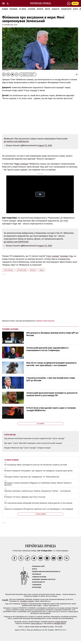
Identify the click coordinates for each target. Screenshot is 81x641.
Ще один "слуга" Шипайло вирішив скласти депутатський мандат (33, 443)
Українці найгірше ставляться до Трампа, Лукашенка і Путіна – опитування (37, 491)
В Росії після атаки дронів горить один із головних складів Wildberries (51, 409)
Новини (5, 9)
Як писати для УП (38, 582)
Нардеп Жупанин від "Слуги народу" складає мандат (27, 448)
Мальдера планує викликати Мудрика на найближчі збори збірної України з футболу (38, 484)
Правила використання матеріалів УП (46, 571)
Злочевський (21, 270)
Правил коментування (45, 321)
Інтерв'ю (40, 9)
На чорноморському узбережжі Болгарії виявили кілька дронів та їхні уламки (38, 503)
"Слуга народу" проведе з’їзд (59, 256)
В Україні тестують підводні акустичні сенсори (24, 497)
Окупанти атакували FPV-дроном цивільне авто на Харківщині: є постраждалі (38, 509)
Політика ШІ (36, 574)
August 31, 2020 (45, 145)
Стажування (36, 584)
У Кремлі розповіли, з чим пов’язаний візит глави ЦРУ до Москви (50, 379)
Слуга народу (8, 270)
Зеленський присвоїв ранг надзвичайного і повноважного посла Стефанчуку (47, 349)
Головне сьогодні (10, 329)
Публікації (13, 9)
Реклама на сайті (38, 566)
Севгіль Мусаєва (60, 622)
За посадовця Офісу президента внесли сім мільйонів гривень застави (35, 465)
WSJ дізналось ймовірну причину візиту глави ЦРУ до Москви (52, 334)
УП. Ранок (22, 9)
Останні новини (11, 460)
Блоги (75, 9)
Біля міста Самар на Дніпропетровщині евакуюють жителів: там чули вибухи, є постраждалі (51, 364)
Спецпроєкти (66, 9)
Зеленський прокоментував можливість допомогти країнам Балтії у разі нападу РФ (51, 394)
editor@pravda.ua (60, 623)
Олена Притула (36, 623)
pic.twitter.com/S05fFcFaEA (16, 242)
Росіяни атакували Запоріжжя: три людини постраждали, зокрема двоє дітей (38, 471)
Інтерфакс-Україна (26, 601)
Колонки (31, 9)
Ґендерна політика (39, 577)
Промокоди (36, 587)
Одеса (42, 270)
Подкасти (55, 9)
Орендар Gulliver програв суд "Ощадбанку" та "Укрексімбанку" (31, 477)
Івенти (47, 9)
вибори (33, 270)
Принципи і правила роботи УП (43, 579)
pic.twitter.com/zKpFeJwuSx (16, 141)
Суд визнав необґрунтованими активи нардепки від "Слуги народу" (34, 438)
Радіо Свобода (21, 164)
